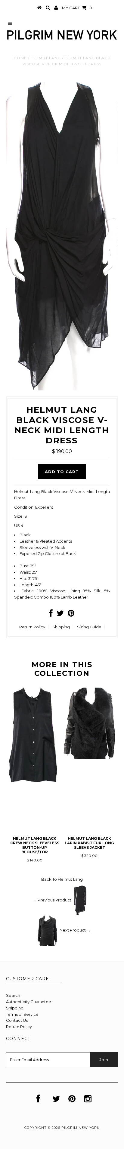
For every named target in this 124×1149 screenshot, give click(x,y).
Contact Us (17, 1020)
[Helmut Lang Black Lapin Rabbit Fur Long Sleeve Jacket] (89, 757)
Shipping (61, 626)
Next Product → (75, 930)
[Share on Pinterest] (71, 614)
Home (20, 58)
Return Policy (32, 626)
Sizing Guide (89, 626)
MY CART (77, 7)
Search (13, 995)
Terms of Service (22, 1014)
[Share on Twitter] (60, 614)
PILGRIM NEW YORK (80, 1128)
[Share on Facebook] (51, 614)
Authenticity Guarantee (28, 1001)
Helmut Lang (46, 58)
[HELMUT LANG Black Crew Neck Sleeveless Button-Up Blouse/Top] (34, 780)
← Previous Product (52, 900)
